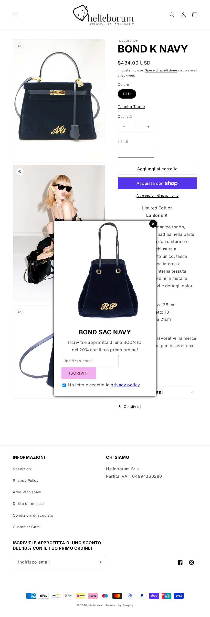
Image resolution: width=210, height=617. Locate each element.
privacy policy (125, 384)
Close (153, 224)
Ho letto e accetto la (104, 384)
